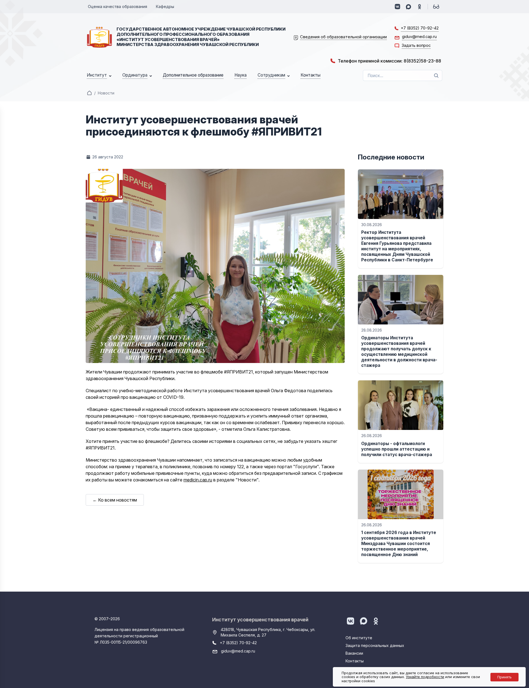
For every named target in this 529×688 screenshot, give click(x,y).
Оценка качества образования (117, 6)
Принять (504, 677)
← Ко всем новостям (115, 500)
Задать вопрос (416, 45)
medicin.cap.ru (197, 480)
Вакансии (354, 653)
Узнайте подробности (425, 677)
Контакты (355, 661)
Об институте (359, 637)
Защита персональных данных (375, 645)
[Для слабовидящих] (436, 7)
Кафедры (165, 6)
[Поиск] (436, 75)
